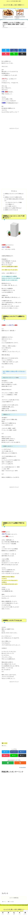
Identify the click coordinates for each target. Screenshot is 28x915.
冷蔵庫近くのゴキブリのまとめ (11, 209)
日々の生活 (5, 743)
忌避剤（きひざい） (12, 206)
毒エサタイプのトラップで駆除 (15, 202)
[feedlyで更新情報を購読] (8, 762)
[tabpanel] (8, 14)
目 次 (12, 191)
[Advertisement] (14, 37)
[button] (25, 430)
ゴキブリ (4, 745)
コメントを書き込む (14, 897)
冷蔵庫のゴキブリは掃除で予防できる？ (13, 208)
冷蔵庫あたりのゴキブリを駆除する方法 (13, 197)
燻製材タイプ (11, 204)
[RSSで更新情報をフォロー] (20, 762)
